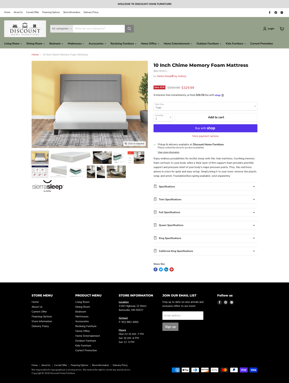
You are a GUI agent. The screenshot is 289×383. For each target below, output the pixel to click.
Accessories (96, 43)
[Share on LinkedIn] (166, 269)
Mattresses (75, 43)
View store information (168, 152)
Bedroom (55, 43)
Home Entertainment (177, 43)
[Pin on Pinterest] (172, 269)
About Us (18, 12)
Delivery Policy (91, 12)
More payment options (205, 136)
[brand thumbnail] (48, 186)
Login (271, 28)
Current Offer (32, 12)
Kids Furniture (235, 43)
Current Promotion (261, 43)
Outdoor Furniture (208, 43)
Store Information (71, 12)
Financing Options (51, 12)
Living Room (12, 43)
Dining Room (34, 43)
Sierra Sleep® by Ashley (171, 76)
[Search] (129, 29)
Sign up (170, 327)
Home (7, 12)
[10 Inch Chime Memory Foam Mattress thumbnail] (40, 157)
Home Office (149, 43)
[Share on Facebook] (156, 269)
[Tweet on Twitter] (161, 269)
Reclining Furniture (123, 43)
